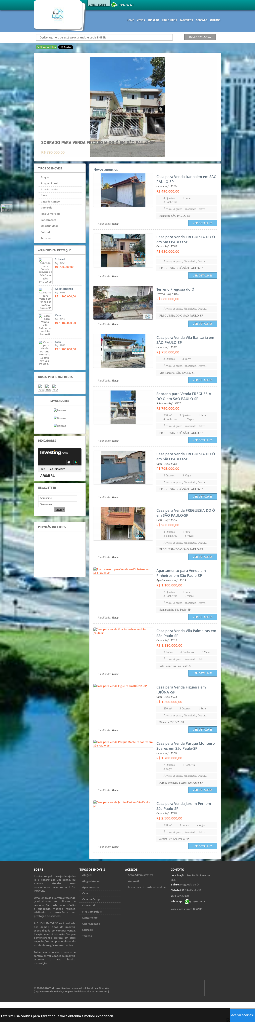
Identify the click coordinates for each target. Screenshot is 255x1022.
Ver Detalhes (203, 223)
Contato (201, 20)
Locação (153, 20)
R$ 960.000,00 (167, 525)
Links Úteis (169, 20)
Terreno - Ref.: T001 (167, 293)
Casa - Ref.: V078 (166, 696)
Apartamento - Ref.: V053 (171, 580)
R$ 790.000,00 (167, 408)
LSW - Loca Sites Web (97, 988)
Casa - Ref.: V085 (166, 463)
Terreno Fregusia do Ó (175, 289)
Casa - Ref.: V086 (166, 813)
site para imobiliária (74, 991)
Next (220, 107)
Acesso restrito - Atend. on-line (147, 887)
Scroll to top (212, 988)
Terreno (46, 238)
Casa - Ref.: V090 (166, 753)
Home (130, 20)
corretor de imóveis (51, 991)
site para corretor (97, 991)
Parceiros (186, 20)
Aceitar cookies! (242, 1015)
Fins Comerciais (50, 213)
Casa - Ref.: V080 (166, 246)
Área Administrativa (140, 875)
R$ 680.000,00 (167, 251)
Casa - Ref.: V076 (166, 186)
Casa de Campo (50, 201)
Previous (35, 107)
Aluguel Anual (49, 183)
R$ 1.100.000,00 (169, 585)
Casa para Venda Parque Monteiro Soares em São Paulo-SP (185, 746)
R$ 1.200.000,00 (169, 701)
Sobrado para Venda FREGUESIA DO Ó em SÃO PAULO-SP (183, 396)
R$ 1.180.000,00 (169, 645)
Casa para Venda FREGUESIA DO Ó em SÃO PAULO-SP (185, 239)
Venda (141, 20)
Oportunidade (49, 226)
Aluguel (45, 177)
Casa (44, 195)
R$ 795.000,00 (167, 468)
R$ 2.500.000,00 (169, 818)
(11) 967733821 (199, 901)
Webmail (133, 881)
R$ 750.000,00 (167, 352)
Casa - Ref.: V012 (166, 640)
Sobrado (46, 232)
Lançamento (48, 220)
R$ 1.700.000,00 (169, 758)
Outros (215, 20)
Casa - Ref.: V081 (166, 347)
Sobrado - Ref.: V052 (168, 403)
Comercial (47, 207)
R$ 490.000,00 (167, 191)
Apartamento (49, 189)
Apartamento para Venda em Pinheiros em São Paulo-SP (181, 573)
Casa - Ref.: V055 (166, 519)
